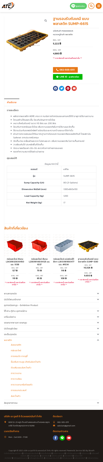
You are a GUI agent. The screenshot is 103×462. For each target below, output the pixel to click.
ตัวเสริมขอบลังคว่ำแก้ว (21, 367)
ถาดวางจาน (16, 373)
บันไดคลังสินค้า (80, 458)
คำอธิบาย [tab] (11, 102)
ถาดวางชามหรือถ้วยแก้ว (22, 384)
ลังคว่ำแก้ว (15, 396)
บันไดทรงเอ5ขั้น (57, 455)
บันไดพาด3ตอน (92, 458)
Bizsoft (91, 450)
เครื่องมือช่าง (10, 316)
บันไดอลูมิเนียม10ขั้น (36, 458)
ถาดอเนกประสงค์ (18, 390)
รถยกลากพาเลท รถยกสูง (15, 322)
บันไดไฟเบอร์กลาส (12, 299)
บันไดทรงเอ (85, 453)
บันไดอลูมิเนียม (11, 328)
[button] (45, 20)
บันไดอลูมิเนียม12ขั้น (52, 458)
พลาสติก (8, 340)
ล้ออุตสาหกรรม (11, 402)
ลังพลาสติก (16, 344)
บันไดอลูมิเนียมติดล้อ (31, 453)
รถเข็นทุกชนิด (10, 334)
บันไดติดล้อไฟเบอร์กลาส (13, 453)
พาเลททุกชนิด (10, 293)
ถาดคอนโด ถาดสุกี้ (19, 356)
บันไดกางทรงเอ (58, 453)
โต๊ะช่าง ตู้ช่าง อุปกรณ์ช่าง (15, 311)
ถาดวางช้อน (16, 378)
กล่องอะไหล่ (16, 350)
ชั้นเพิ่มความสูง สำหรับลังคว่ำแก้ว (26, 361)
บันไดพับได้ (68, 455)
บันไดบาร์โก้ (78, 455)
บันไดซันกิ (8, 458)
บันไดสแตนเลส (67, 458)
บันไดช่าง (24, 455)
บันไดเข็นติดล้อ (45, 453)
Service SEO (81, 450)
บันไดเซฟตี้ (95, 453)
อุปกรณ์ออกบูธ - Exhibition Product (21, 305)
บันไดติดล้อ (45, 455)
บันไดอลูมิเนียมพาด (20, 458)
